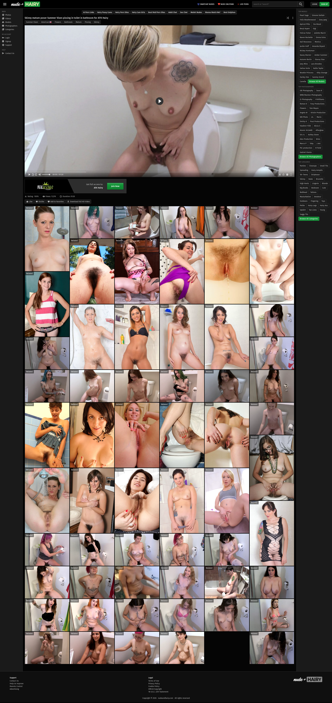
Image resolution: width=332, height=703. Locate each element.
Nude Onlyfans (226, 4)
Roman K (303, 104)
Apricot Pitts (305, 24)
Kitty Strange (322, 73)
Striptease (315, 175)
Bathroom (68, 22)
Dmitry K (303, 121)
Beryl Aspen (305, 28)
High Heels (304, 183)
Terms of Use (153, 681)
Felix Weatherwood (308, 20)
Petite (302, 205)
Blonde (325, 183)
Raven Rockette (306, 37)
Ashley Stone (313, 135)
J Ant (318, 143)
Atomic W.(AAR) (306, 130)
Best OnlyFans (229, 12)
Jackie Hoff (304, 46)
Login (314, 4)
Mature (79, 22)
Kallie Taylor (318, 68)
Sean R (319, 90)
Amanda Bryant (318, 46)
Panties (303, 166)
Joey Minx (304, 64)
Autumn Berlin (306, 59)
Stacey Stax (320, 59)
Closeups (313, 166)
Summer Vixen (32, 22)
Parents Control (16, 686)
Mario (319, 117)
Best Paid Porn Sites (156, 12)
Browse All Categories (309, 219)
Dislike (41, 202)
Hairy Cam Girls (138, 12)
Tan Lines (313, 210)
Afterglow (319, 130)
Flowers (58, 22)
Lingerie (315, 183)
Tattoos (313, 192)
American (45, 22)
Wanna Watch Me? (212, 12)
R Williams (320, 99)
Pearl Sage (304, 15)
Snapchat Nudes (207, 4)
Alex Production (306, 139)
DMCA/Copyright (155, 689)
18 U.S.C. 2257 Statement (158, 692)
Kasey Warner (305, 55)
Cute (324, 188)
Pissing (88, 22)
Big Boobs (304, 188)
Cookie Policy (153, 686)
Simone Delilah (318, 15)
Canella (303, 81)
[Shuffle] (287, 17)
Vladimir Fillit (305, 126)
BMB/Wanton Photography (311, 95)
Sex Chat (183, 12)
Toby (311, 143)
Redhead (303, 192)
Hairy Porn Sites (122, 12)
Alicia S (317, 126)
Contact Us (14, 681)
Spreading (304, 170)
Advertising (14, 689)
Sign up (324, 4)
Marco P (303, 143)
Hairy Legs (312, 205)
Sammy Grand (318, 77)
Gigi (314, 28)
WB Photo (304, 117)
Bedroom (315, 188)
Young (322, 210)
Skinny (96, 22)
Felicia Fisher (305, 33)
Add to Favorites (57, 202)
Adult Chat (172, 12)
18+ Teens (304, 175)
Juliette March (320, 33)
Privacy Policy (154, 684)
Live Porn (244, 4)
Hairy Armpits (317, 170)
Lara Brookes (316, 64)
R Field (318, 148)
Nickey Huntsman (307, 51)
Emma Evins (321, 37)
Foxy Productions (317, 104)
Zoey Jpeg (323, 20)
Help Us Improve (16, 684)
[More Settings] (292, 17)
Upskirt (303, 210)
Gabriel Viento (306, 152)
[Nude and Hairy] (25, 4)
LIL (312, 117)
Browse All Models (316, 81)
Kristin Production (318, 113)
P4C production (306, 148)
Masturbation (305, 197)
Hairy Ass (324, 205)
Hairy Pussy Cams (104, 12)
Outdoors (303, 201)
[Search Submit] (301, 4)
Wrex (318, 139)
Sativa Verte (305, 68)
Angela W (303, 113)
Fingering (314, 201)
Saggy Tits (304, 214)
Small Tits (324, 166)
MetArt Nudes (196, 12)
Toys (323, 201)
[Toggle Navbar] (5, 4)
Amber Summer (320, 55)
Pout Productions (317, 121)
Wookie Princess (306, 73)
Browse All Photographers (310, 157)
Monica (318, 42)
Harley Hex (304, 77)
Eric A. (302, 135)
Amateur (317, 197)
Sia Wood (317, 24)
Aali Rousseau (306, 42)
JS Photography (306, 99)
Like (30, 202)
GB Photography (306, 90)
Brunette (319, 179)
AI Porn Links (88, 12)
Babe (311, 179)
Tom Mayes (314, 108)
